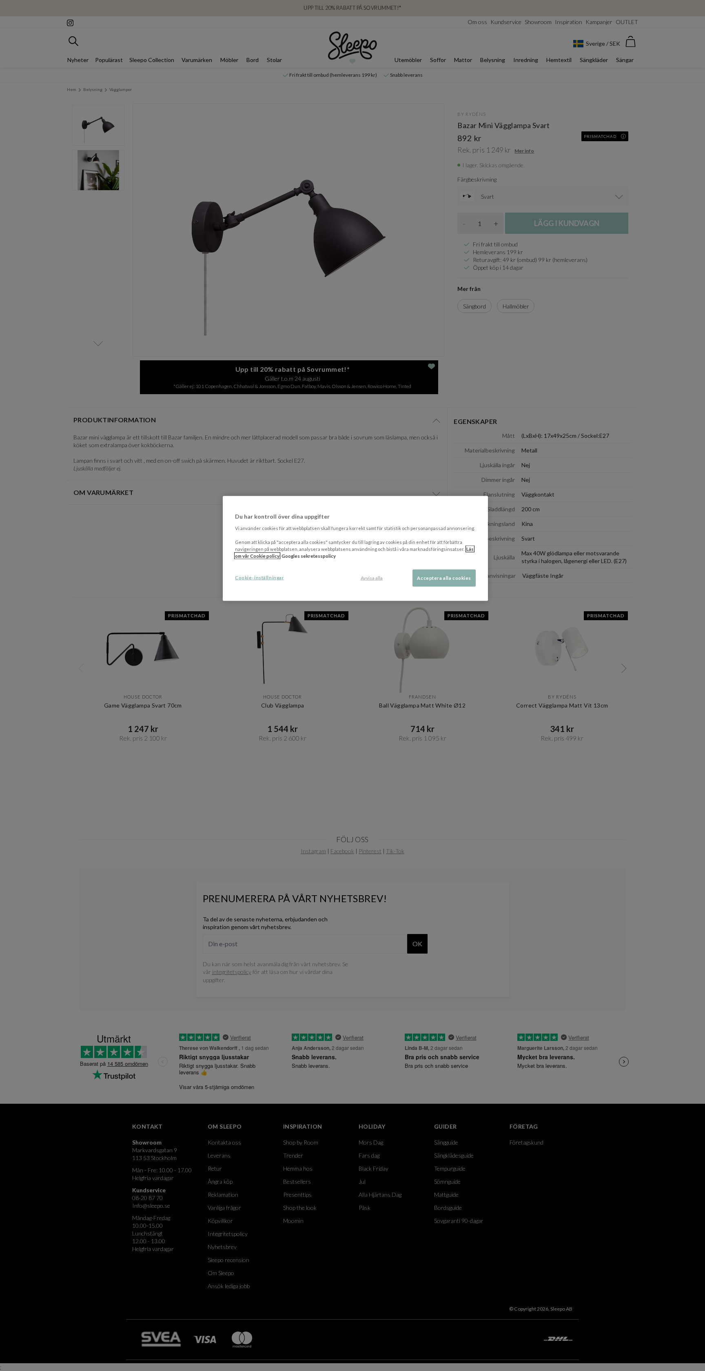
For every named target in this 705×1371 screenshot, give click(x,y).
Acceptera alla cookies (444, 577)
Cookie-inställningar (259, 577)
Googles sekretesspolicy (309, 555)
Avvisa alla (372, 577)
